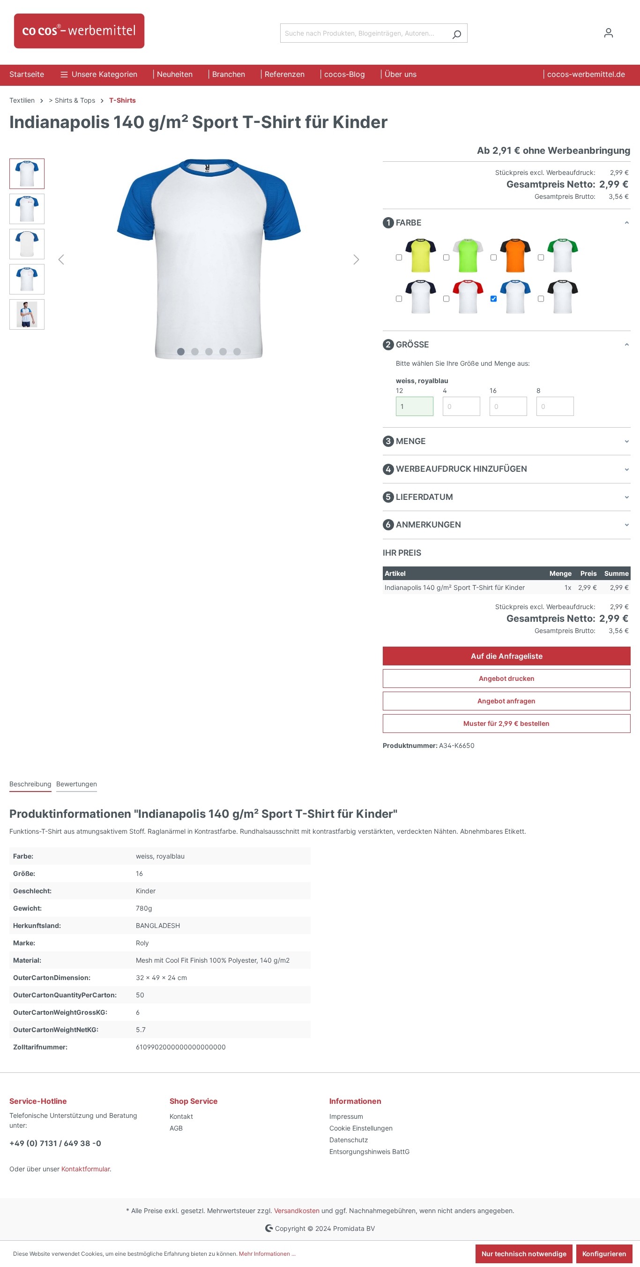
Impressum (346, 1116)
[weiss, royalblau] (515, 297)
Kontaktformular (85, 1169)
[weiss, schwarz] (562, 297)
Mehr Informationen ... (267, 1253)
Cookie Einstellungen (361, 1128)
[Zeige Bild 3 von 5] (209, 351)
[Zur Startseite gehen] (79, 30)
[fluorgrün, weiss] (468, 255)
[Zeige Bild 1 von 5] (181, 351)
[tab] (30, 784)
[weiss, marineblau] (420, 297)
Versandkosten (297, 1210)
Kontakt (181, 1116)
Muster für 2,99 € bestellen (506, 723)
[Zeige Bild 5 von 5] (237, 351)
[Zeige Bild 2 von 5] (195, 351)
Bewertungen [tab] (76, 784)
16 (493, 390)
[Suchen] (457, 33)
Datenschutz (348, 1140)
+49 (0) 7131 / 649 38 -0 (55, 1143)
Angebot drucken (507, 678)
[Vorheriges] (61, 259)
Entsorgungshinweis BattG (369, 1151)
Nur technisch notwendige (524, 1254)
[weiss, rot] (468, 297)
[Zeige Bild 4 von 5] (223, 351)
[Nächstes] (357, 259)
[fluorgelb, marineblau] (420, 255)
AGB (176, 1128)
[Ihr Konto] (608, 33)
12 (399, 390)
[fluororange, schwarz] (515, 255)
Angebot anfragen (506, 701)
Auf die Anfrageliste (507, 656)
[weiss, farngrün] (562, 255)
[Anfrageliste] (625, 29)
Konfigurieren (604, 1254)
